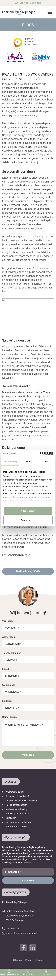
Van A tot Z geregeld (30, 2)
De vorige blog (35, 154)
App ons (47, 974)
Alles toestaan (28, 511)
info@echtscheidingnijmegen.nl (21, 933)
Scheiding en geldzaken (17, 813)
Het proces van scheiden (18, 822)
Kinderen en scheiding (16, 809)
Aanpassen (26, 520)
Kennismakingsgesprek (9, 974)
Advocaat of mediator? (17, 796)
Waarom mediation (15, 792)
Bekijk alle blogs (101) (28, 571)
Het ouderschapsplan (16, 805)
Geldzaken (11, 818)
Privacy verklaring (34, 960)
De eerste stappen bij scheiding (21, 800)
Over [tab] (46, 461)
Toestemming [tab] (10, 461)
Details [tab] (28, 461)
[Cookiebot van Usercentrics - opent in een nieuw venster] (40, 453)
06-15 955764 (28, 974)
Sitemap (17, 960)
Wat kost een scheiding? (18, 826)
